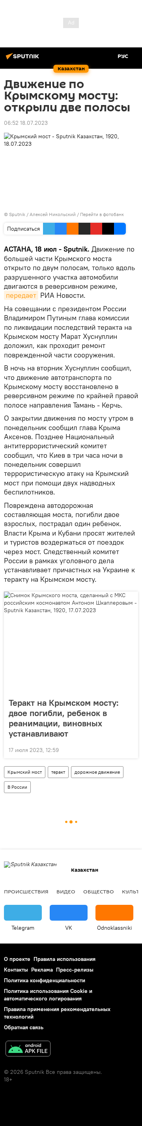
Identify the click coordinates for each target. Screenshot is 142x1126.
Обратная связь (23, 1027)
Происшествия (26, 891)
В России (17, 787)
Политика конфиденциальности (44, 980)
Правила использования (64, 958)
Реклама (42, 969)
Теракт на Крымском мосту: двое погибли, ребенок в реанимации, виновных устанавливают (64, 718)
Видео (65, 891)
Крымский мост (24, 772)
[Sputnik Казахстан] (23, 59)
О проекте (17, 958)
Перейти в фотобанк (102, 214)
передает (21, 295)
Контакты (16, 969)
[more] (129, 749)
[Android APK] (28, 1049)
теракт (58, 772)
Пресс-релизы (74, 969)
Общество (98, 891)
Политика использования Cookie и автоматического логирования (48, 994)
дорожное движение (97, 772)
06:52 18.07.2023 (26, 122)
